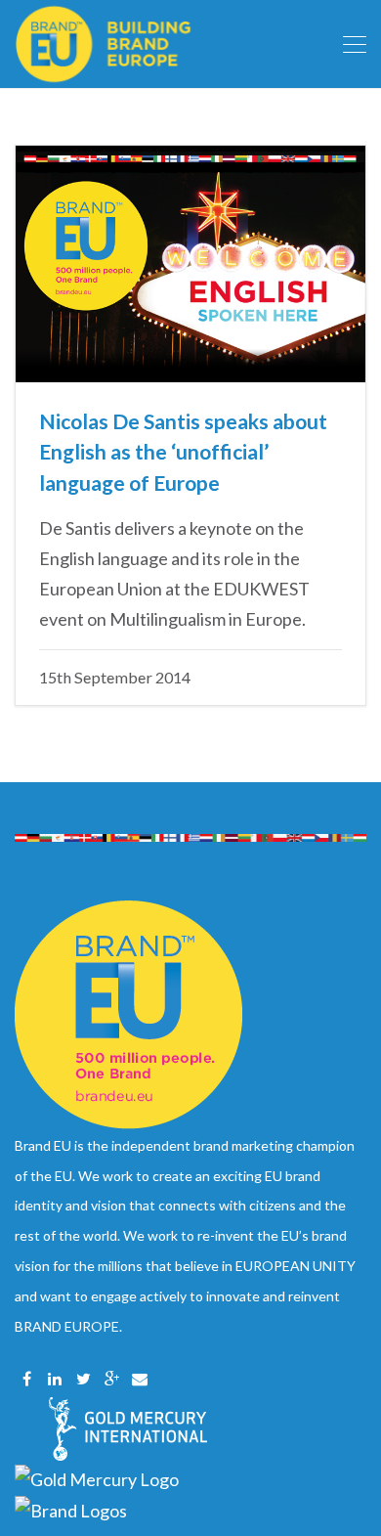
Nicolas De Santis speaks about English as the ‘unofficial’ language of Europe (183, 452)
